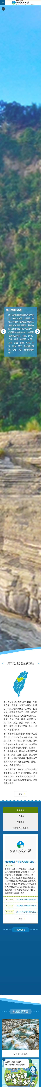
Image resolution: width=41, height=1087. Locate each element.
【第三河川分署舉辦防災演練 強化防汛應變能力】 (22, 912)
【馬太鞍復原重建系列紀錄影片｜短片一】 (22, 906)
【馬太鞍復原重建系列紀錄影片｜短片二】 (22, 899)
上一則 (3, 331)
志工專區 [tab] (20, 822)
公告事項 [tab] (20, 816)
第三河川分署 (23, 2)
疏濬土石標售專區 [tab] (20, 828)
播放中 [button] (3, 9)
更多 (20, 794)
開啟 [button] (2, 2)
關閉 (3, 1059)
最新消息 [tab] (20, 810)
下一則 (37, 331)
